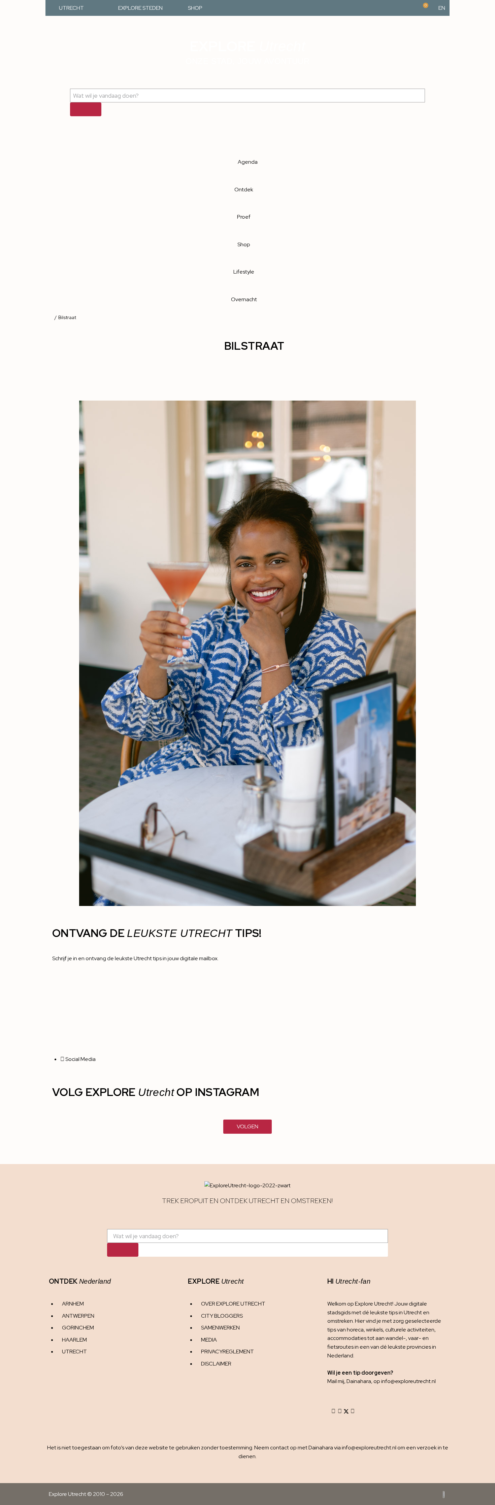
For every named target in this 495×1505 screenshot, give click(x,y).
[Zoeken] (85, 109)
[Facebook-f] (339, 1411)
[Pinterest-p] (352, 1411)
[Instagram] (333, 1411)
